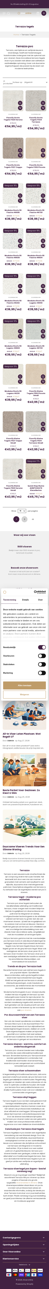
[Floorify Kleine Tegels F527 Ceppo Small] (13, 421)
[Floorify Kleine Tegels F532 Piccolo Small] (36, 374)
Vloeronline (28, 1280)
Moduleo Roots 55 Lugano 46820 (13, 347)
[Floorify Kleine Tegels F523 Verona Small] (13, 469)
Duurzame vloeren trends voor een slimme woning (24, 848)
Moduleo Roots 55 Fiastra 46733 (35, 211)
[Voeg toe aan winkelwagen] (20, 108)
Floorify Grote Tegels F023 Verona (13, 118)
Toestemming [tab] (9, 600)
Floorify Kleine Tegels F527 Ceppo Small (13, 440)
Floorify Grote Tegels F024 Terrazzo (36, 119)
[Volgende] (33, 519)
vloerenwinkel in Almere (26, 1182)
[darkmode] (43, 13)
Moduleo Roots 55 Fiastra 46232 (13, 301)
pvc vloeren (26, 1010)
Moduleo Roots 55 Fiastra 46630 (13, 256)
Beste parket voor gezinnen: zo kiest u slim (21, 792)
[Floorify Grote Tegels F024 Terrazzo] (36, 100)
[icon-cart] (38, 13)
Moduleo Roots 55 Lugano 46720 (35, 347)
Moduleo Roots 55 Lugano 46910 (35, 301)
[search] (8, 13)
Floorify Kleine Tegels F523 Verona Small (13, 488)
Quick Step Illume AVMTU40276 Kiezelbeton (36, 488)
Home (16, 34)
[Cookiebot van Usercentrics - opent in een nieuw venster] (34, 592)
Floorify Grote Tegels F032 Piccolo (36, 166)
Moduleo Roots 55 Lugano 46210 (13, 392)
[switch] (42, 656)
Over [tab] (40, 600)
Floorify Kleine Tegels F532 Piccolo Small (36, 393)
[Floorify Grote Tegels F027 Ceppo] (13, 148)
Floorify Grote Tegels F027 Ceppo (13, 166)
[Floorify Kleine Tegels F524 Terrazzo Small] (36, 421)
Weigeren (24, 694)
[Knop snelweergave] (20, 103)
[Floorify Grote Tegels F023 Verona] (13, 100)
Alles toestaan (24, 685)
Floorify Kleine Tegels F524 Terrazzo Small (36, 440)
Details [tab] (25, 600)
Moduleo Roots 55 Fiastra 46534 (35, 256)
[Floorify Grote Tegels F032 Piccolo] (36, 148)
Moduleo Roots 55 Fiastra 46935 (13, 211)
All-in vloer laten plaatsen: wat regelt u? (22, 735)
